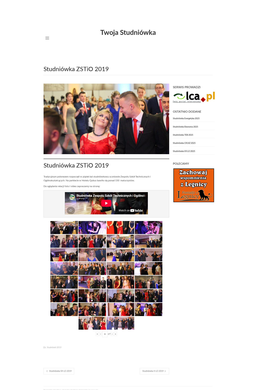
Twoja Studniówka (128, 32)
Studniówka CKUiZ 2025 (184, 143)
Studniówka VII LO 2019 (60, 371)
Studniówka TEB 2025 (183, 135)
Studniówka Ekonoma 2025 (185, 127)
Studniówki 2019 (54, 347)
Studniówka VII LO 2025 (184, 151)
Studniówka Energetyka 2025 (186, 119)
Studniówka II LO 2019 (153, 371)
